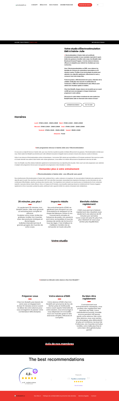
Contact (93, 395)
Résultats (43, 5)
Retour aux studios (98, 42)
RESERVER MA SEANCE (85, 5)
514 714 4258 (88, 105)
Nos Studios (53, 5)
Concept (34, 5)
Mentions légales (83, 395)
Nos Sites (37, 395)
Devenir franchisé (66, 5)
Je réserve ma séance (73, 105)
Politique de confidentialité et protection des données (59, 395)
